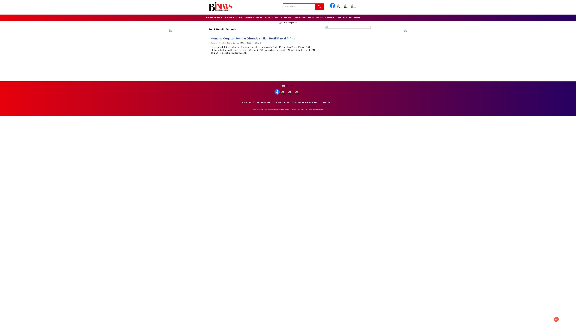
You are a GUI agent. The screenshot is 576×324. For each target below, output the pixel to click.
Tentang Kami (262, 102)
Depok (287, 17)
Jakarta (268, 17)
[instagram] (347, 7)
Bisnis (319, 17)
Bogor (278, 17)
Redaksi (246, 102)
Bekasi (311, 17)
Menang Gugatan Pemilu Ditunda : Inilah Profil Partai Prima (253, 38)
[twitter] (340, 7)
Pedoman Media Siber (305, 102)
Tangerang (299, 17)
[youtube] (354, 7)
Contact (327, 102)
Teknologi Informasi (348, 17)
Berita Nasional (234, 17)
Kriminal (329, 17)
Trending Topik (253, 17)
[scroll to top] (556, 319)
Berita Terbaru (214, 17)
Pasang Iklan (282, 102)
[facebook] (333, 7)
